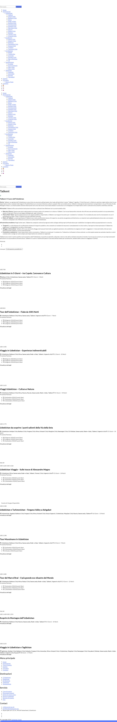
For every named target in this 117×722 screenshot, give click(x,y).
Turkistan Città (12, 49)
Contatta (5, 83)
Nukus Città (11, 31)
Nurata (29, 393)
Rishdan (10, 33)
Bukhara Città (12, 18)
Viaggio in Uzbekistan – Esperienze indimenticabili (23, 350)
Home (4, 10)
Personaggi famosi (8, 693)
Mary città (11, 67)
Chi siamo (6, 80)
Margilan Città (12, 28)
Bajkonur (11, 42)
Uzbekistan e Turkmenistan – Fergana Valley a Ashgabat (25, 510)
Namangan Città (63, 431)
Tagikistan (8, 70)
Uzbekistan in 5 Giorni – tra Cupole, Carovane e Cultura (25, 273)
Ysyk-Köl (11, 55)
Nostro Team (9, 82)
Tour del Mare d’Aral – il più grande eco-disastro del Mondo (27, 578)
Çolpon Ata (11, 54)
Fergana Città (12, 24)
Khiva (10, 20)
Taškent (10, 15)
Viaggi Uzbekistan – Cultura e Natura (17, 389)
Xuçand (10, 75)
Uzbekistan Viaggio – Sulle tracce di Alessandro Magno (25, 469)
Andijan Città (12, 23)
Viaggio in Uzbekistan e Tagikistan (16, 647)
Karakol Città (12, 57)
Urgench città (12, 36)
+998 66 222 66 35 (8, 707)
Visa (4, 699)
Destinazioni (6, 11)
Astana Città (12, 46)
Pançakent (11, 77)
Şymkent (10, 47)
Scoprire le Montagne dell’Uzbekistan (17, 618)
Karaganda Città (13, 44)
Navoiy (10, 29)
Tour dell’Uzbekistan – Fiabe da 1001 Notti (19, 312)
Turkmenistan (9, 62)
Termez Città (12, 34)
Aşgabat (10, 64)
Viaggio (5, 78)
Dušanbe (10, 72)
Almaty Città (12, 41)
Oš (9, 60)
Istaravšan (11, 74)
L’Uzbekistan (7, 677)
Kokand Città (12, 26)
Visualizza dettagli (5, 288)
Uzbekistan (8, 13)
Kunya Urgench (12, 65)
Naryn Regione (12, 59)
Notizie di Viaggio (8, 698)
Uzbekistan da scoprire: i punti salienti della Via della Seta (26, 427)
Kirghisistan (9, 51)
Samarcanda (11, 16)
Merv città (11, 69)
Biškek (10, 52)
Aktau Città (11, 39)
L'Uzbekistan (14, 277)
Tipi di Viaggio (7, 665)
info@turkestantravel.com (11, 708)
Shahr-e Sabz (12, 21)
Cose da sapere (7, 691)
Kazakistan (8, 37)
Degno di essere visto (9, 694)
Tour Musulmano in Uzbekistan (14, 539)
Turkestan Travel (16, 719)
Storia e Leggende (8, 696)
